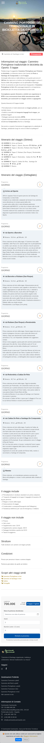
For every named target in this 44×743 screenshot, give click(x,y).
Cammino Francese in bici (9, 689)
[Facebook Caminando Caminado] (6, 668)
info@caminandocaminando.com (14, 720)
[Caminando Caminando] (22, 2)
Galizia (5, 581)
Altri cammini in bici (7, 694)
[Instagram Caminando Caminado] (2, 669)
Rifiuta (26, 739)
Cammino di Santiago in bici (13, 54)
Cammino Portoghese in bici (12, 576)
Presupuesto (36, 54)
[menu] (3, 3)
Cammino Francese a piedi (10, 680)
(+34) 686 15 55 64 (10, 717)
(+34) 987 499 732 (10, 714)
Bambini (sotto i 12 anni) (12, 627)
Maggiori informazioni (30, 736)
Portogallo (6, 583)
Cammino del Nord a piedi (9, 683)
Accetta (18, 739)
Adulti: (6, 619)
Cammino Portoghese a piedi (10, 686)
